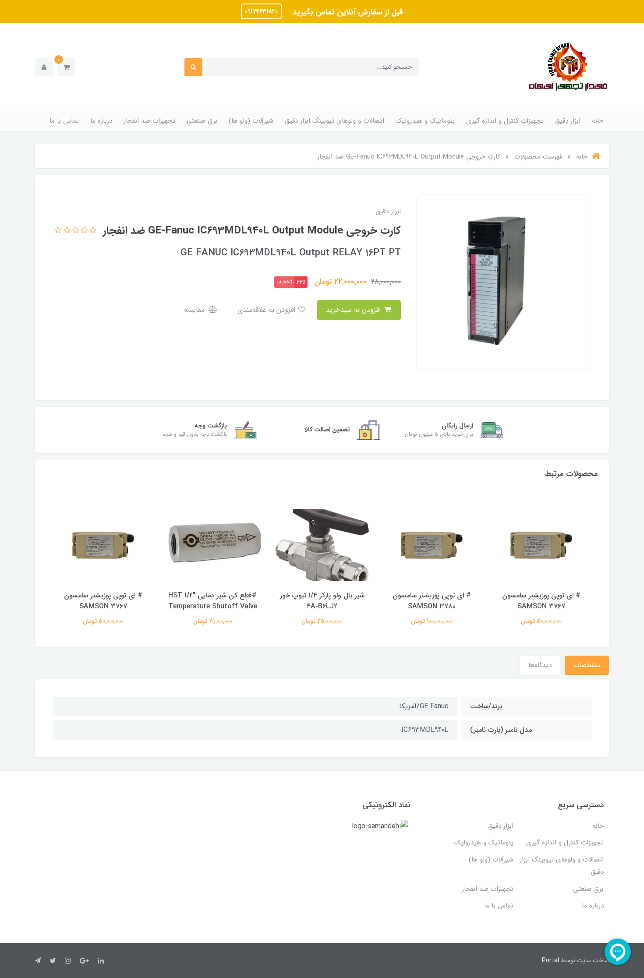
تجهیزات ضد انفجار (149, 121)
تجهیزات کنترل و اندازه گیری (505, 121)
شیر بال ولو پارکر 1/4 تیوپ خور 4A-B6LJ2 (322, 601)
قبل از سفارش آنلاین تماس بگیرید (346, 12)
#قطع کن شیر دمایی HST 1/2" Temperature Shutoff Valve (212, 601)
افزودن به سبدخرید (354, 309)
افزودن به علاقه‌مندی (267, 309)
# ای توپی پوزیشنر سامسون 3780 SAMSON (432, 601)
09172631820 (261, 11)
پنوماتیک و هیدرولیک (425, 121)
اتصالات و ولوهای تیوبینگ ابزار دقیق (334, 121)
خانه (597, 121)
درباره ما (101, 121)
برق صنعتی (202, 121)
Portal (550, 960)
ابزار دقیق (567, 121)
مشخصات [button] (586, 665)
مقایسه (195, 309)
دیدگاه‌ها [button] (540, 665)
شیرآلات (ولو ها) (251, 121)
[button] (66, 67)
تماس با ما (64, 121)
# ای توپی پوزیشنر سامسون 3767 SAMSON (541, 601)
